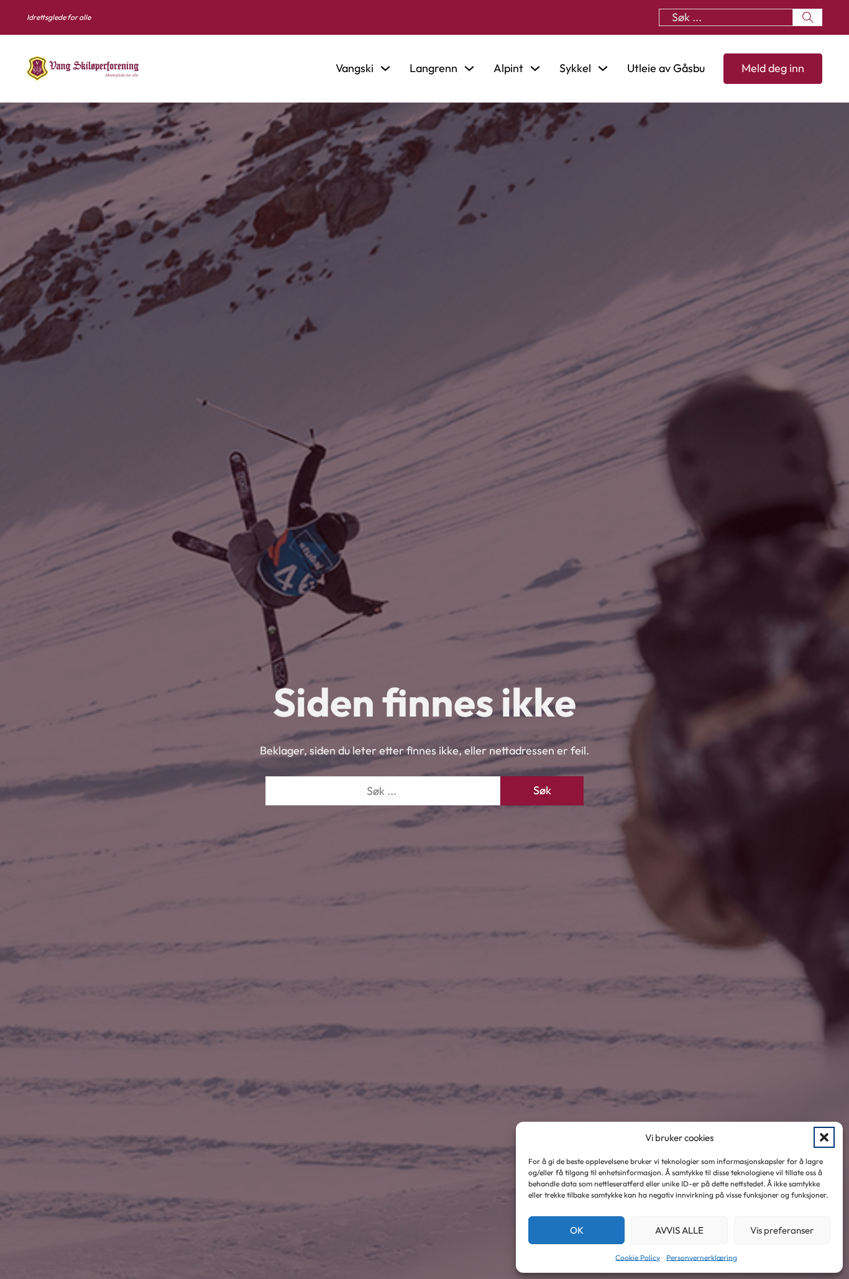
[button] (824, 1137)
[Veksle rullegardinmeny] (385, 68)
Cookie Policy (637, 1257)
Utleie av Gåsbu (666, 68)
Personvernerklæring (701, 1257)
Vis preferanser (782, 1230)
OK (577, 1230)
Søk (542, 790)
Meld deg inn (772, 68)
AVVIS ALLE (679, 1230)
